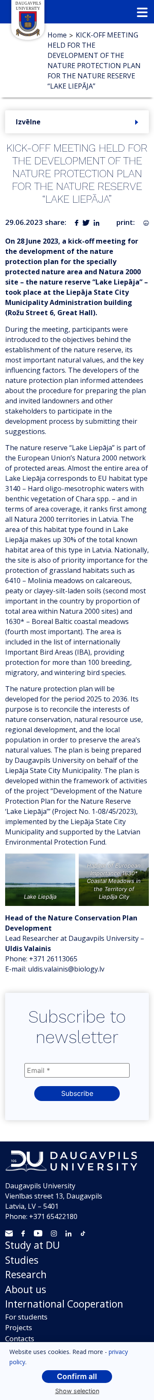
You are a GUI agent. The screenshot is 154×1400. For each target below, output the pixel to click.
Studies (21, 1260)
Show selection (77, 1390)
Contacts (19, 1338)
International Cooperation (64, 1304)
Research (26, 1274)
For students (26, 1317)
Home (57, 35)
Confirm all (77, 1376)
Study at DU (32, 1245)
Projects (18, 1327)
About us (25, 1289)
